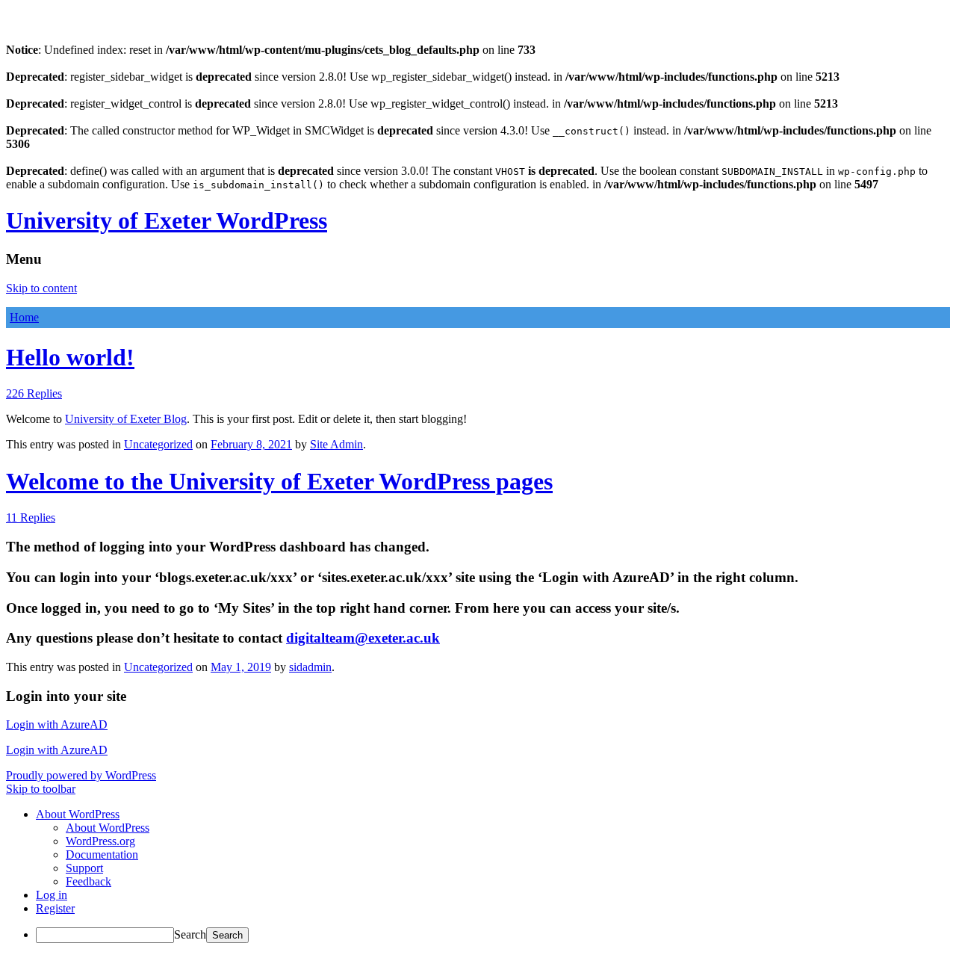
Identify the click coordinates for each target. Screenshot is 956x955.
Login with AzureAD (57, 724)
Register (55, 908)
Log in (51, 894)
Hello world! (70, 357)
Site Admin (336, 444)
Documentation (102, 854)
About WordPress (107, 827)
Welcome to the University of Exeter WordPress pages (279, 481)
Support (84, 868)
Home (24, 317)
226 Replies (34, 393)
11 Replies (30, 517)
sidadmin (310, 667)
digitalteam (363, 638)
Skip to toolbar (40, 788)
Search (190, 934)
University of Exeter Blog (126, 418)
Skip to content (41, 288)
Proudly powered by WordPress (81, 775)
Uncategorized (158, 444)
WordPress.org (100, 841)
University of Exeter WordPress (166, 220)
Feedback (88, 881)
